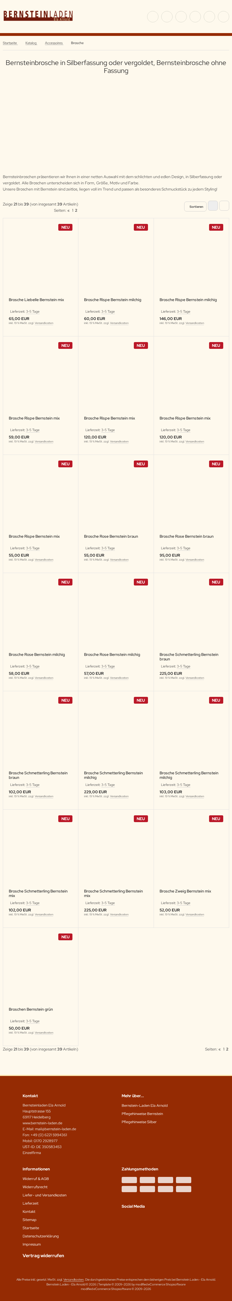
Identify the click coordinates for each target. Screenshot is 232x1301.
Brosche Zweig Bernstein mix (185, 891)
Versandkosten (44, 323)
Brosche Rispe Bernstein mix (34, 418)
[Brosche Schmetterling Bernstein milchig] (116, 734)
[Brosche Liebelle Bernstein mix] (40, 261)
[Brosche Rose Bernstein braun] (116, 498)
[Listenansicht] (224, 206)
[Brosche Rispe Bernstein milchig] (116, 261)
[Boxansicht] (213, 206)
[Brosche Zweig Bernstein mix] (191, 853)
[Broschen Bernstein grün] (40, 971)
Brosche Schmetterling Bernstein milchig (113, 775)
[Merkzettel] (195, 16)
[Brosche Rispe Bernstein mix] (40, 379)
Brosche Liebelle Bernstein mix (36, 299)
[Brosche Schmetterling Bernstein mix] (40, 853)
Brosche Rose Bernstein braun (111, 536)
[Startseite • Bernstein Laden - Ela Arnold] (38, 24)
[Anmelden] (181, 16)
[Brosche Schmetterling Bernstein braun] (191, 616)
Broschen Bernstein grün (31, 1009)
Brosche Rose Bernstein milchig (37, 654)
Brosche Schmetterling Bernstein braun (189, 656)
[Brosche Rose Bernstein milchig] (40, 616)
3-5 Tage (33, 311)
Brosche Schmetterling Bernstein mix (38, 893)
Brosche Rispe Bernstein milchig (112, 299)
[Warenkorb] (209, 16)
